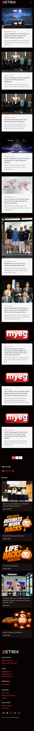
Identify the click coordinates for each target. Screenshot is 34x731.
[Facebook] (3, 470)
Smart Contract (6, 676)
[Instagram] (6, 470)
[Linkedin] (12, 470)
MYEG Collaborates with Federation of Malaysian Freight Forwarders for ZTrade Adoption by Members (16, 36)
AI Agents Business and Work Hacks (13, 536)
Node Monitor (6, 671)
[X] (9, 470)
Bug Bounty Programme (9, 663)
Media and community (8, 695)
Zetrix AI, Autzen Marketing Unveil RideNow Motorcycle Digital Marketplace (15, 505)
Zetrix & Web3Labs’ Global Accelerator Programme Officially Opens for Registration (17, 80)
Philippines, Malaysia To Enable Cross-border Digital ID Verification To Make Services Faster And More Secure (16, 600)
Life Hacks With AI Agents (10, 566)
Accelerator (5, 708)
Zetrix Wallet (5, 684)
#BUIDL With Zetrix (8, 660)
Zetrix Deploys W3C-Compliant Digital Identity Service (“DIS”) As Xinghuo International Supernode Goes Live (16, 393)
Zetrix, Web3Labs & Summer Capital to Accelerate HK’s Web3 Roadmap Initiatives (17, 160)
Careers (4, 698)
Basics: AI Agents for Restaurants (12, 632)
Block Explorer (6, 674)
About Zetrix (5, 693)
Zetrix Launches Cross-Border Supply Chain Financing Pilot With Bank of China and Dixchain (16, 201)
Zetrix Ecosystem (7, 705)
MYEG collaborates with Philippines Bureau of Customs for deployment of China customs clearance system (16, 310)
